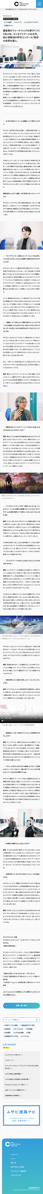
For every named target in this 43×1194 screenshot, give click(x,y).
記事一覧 (13, 1163)
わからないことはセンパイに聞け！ (16, 1085)
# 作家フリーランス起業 (11, 1025)
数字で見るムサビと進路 (17, 1167)
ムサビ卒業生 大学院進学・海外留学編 (17, 1079)
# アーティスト (25, 1036)
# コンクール (18, 22)
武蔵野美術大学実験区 (13, 1095)
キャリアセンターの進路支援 (18, 1171)
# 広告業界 (7, 1032)
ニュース (13, 1158)
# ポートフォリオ (18, 1029)
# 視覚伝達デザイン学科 (27, 1025)
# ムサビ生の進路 (19, 1032)
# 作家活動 (29, 1029)
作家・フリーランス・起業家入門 (16, 1090)
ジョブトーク (10, 1060)
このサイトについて (16, 1175)
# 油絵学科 (7, 1029)
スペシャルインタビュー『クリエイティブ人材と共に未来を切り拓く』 (22, 1067)
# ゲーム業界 (7, 22)
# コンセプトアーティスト (31, 22)
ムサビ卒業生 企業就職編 (14, 1074)
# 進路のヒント (8, 25)
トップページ (14, 1154)
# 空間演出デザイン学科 (11, 1036)
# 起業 (28, 1032)
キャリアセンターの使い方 (10, 19)
